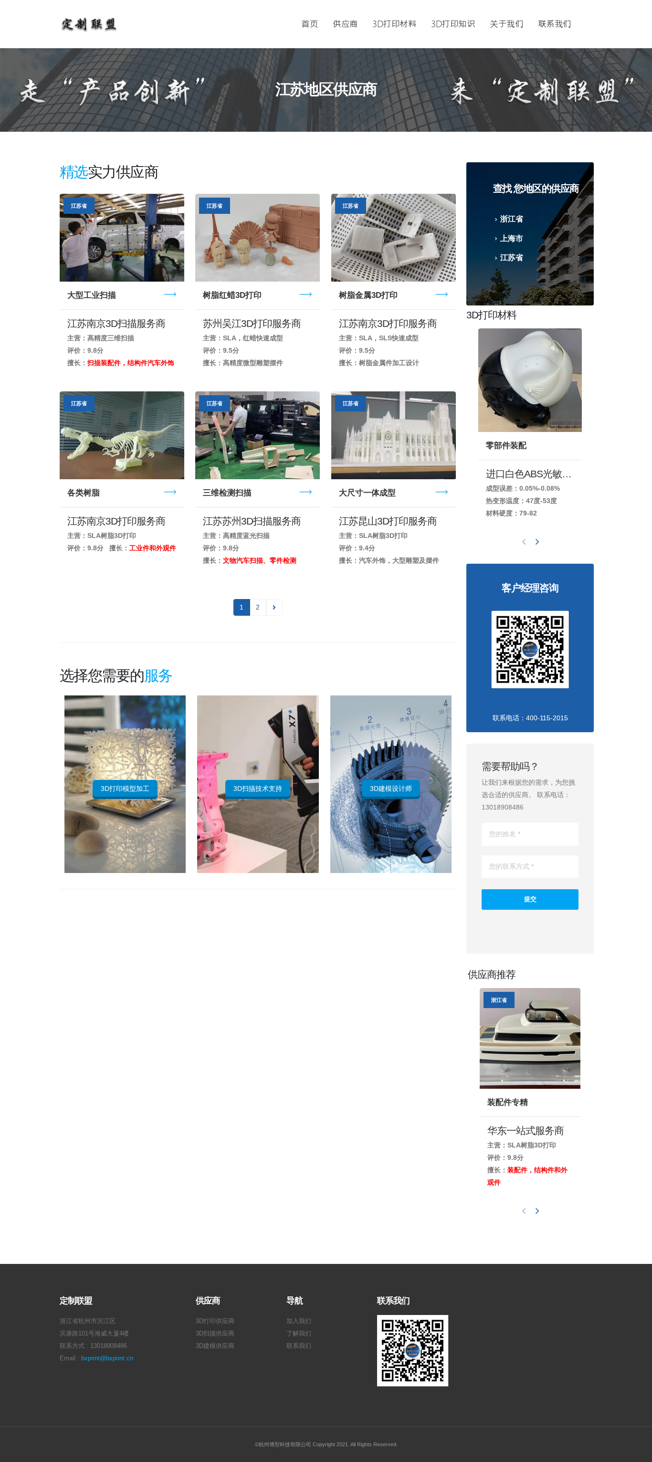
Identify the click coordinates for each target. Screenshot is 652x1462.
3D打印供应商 (215, 1321)
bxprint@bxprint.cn (107, 1358)
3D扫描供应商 (215, 1333)
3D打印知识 (453, 24)
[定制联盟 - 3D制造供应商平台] (89, 24)
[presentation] (524, 541)
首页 (309, 24)
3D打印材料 (394, 24)
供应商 (345, 24)
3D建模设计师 (391, 788)
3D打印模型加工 (125, 788)
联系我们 (554, 24)
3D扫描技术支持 (257, 788)
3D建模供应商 (215, 1346)
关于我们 (506, 24)
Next (274, 607)
